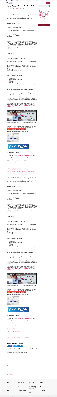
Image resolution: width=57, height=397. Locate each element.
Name (8, 361)
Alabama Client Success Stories (44, 10)
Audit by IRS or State (42, 17)
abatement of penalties (18, 105)
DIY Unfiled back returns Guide (11, 124)
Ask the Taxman (41, 16)
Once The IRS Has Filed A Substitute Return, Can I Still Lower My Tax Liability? (17, 169)
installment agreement (16, 83)
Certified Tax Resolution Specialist (16, 94)
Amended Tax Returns (42, 13)
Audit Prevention (41, 18)
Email (8, 365)
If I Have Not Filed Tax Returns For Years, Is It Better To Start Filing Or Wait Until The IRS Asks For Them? (21, 171)
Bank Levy (40, 19)
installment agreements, (10, 105)
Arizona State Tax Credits (43, 15)
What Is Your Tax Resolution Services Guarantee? (13, 168)
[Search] (49, 6)
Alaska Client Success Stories (43, 11)
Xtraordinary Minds (12, 396)
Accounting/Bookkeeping (43, 9)
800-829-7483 (34, 0)
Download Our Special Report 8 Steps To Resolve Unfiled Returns (16, 142)
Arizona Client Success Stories (43, 14)
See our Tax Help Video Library (11, 163)
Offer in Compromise (25, 105)
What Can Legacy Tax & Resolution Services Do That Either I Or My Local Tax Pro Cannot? (19, 174)
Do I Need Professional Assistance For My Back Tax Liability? (15, 172)
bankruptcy (30, 105)
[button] (9, 346)
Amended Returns (41, 12)
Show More (44, 25)
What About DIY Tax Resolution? (11, 175)
